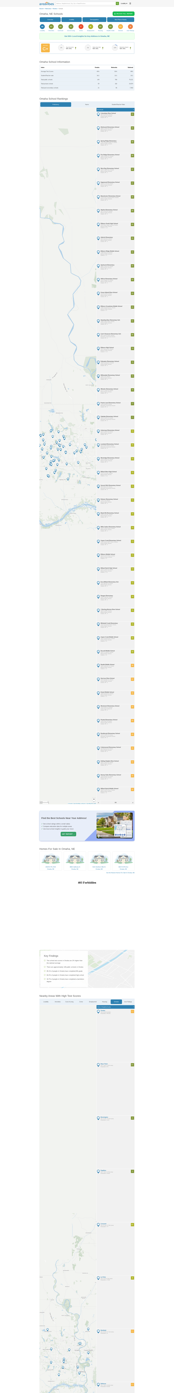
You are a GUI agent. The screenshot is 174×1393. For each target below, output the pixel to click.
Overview (50, 19)
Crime (81, 1001)
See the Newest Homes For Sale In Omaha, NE (120, 872)
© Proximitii (70, 803)
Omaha (55, 8)
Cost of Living (69, 1001)
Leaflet (94, 803)
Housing (104, 1001)
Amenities (58, 1001)
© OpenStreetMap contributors (79, 803)
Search (41, 8)
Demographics (94, 19)
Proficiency (55, 104)
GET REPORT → (68, 834)
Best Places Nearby (121, 19)
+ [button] (94, 799)
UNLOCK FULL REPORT (124, 13)
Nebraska (48, 8)
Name (87, 104)
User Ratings (128, 1001)
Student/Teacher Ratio (118, 104)
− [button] (94, 802)
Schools (116, 1001)
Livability (123, 3)
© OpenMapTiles (89, 803)
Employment (93, 1001)
